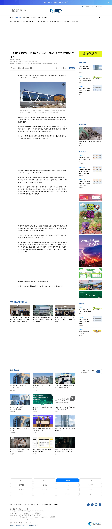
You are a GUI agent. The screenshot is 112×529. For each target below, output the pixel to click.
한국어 (83, 6)
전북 (21, 494)
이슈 (39, 17)
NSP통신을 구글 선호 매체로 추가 (52, 2)
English (87, 6)
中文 (96, 6)
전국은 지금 (18, 17)
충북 (91, 489)
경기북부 (44, 489)
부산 (44, 480)
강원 (67, 489)
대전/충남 (44, 485)
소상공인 (33, 17)
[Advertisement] (56, 36)
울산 (67, 485)
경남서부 (67, 494)
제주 (91, 494)
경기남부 (21, 489)
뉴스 (11, 17)
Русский (100, 6)
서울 (21, 480)
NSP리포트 (26, 17)
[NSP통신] (56, 11)
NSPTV (44, 17)
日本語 (92, 6)
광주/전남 (21, 485)
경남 (44, 494)
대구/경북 (67, 480)
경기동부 (90, 485)
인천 (91, 480)
